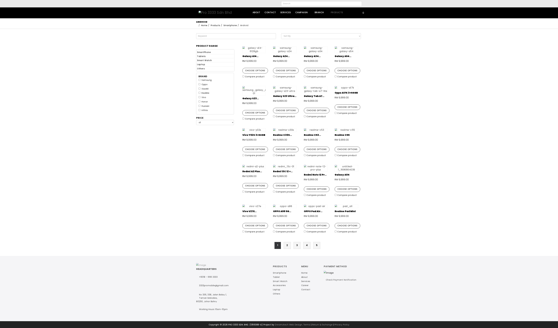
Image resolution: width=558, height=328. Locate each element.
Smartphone (230, 25)
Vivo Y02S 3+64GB (253, 135)
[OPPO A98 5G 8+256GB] (284, 206)
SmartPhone (204, 52)
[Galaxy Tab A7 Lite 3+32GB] (315, 89)
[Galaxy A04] (346, 168)
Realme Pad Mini (345, 211)
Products (337, 12)
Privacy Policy (342, 324)
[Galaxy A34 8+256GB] (315, 49)
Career (305, 285)
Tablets (201, 56)
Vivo (204, 97)
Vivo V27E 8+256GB (248, 213)
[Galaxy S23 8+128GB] (254, 90)
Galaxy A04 (342, 174)
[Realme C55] (346, 130)
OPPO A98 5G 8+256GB (281, 213)
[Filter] (358, 4)
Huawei (205, 106)
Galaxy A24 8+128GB (280, 58)
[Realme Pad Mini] (346, 206)
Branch (319, 12)
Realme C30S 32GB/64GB (281, 136)
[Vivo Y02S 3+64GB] (254, 130)
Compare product (255, 76)
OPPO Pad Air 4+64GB (312, 213)
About (256, 12)
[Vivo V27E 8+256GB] (254, 206)
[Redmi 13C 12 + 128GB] (284, 166)
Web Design (295, 324)
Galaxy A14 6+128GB (249, 58)
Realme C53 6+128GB (311, 136)
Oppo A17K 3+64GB (346, 92)
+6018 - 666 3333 (208, 276)
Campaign (301, 12)
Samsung (207, 80)
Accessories (279, 285)
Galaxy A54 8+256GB (342, 58)
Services (285, 12)
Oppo (205, 84)
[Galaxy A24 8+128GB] (284, 49)
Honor (205, 101)
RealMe (205, 93)
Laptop (201, 64)
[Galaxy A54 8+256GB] (346, 49)
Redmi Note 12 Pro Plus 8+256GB (315, 176)
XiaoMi (205, 88)
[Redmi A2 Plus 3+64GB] (254, 166)
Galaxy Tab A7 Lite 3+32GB (313, 97)
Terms (306, 324)
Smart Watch (204, 60)
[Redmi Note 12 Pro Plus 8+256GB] (315, 168)
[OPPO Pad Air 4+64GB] (315, 206)
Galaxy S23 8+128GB (249, 100)
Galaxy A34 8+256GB (311, 58)
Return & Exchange (322, 324)
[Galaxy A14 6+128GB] (254, 49)
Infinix (205, 110)
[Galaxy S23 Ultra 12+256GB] (284, 89)
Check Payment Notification (341, 279)
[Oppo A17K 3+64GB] (346, 88)
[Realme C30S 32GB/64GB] (284, 130)
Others (201, 68)
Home (304, 272)
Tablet (276, 277)
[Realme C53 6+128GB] (315, 130)
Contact (270, 12)
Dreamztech (281, 324)
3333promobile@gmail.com (214, 285)
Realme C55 (342, 135)
